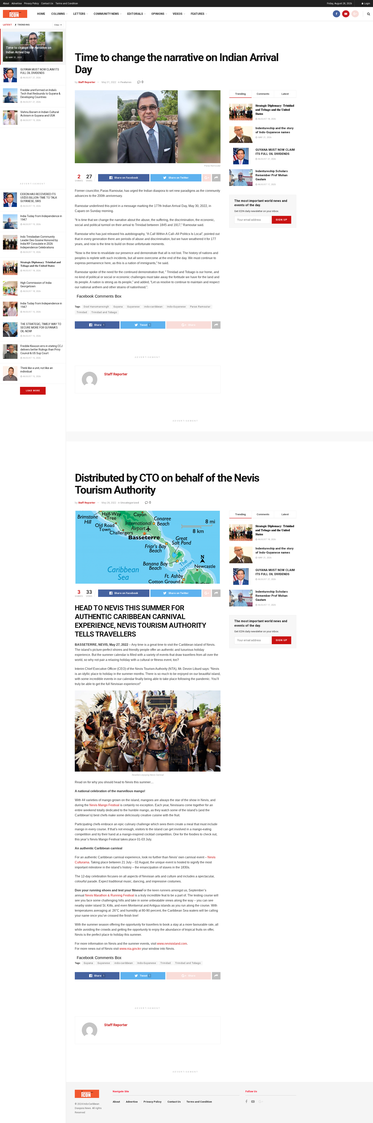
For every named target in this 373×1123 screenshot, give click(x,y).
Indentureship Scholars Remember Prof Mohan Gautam (271, 175)
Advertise (16, 3)
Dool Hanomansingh (96, 306)
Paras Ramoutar (200, 306)
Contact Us (47, 3)
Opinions (157, 13)
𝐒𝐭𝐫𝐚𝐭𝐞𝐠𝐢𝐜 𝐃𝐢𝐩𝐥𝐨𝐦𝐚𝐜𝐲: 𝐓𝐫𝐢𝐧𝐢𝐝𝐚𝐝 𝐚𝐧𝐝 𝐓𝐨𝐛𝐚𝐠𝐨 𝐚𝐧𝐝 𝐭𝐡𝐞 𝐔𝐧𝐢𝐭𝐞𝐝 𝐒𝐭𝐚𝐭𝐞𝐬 (274, 110)
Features (197, 13)
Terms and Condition (67, 3)
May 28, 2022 (109, 502)
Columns (58, 13)
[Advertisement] (33, 155)
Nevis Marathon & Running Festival (109, 895)
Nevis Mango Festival (104, 805)
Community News (106, 13)
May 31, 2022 (109, 82)
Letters (79, 13)
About (6, 3)
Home (41, 13)
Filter (56, 25)
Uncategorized (129, 502)
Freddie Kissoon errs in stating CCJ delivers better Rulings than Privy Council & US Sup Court (41, 349)
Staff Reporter (86, 82)
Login (367, 3)
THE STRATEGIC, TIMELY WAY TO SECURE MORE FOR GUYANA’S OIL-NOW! (40, 327)
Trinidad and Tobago (104, 312)
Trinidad (82, 312)
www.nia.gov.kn (130, 948)
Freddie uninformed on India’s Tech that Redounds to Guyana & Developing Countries (40, 93)
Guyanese (133, 306)
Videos (177, 13)
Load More (33, 390)
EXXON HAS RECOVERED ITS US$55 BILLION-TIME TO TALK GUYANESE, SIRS (38, 198)
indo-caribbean (153, 306)
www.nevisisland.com (172, 943)
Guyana (118, 306)
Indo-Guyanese (176, 306)
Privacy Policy (31, 3)
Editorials (135, 13)
